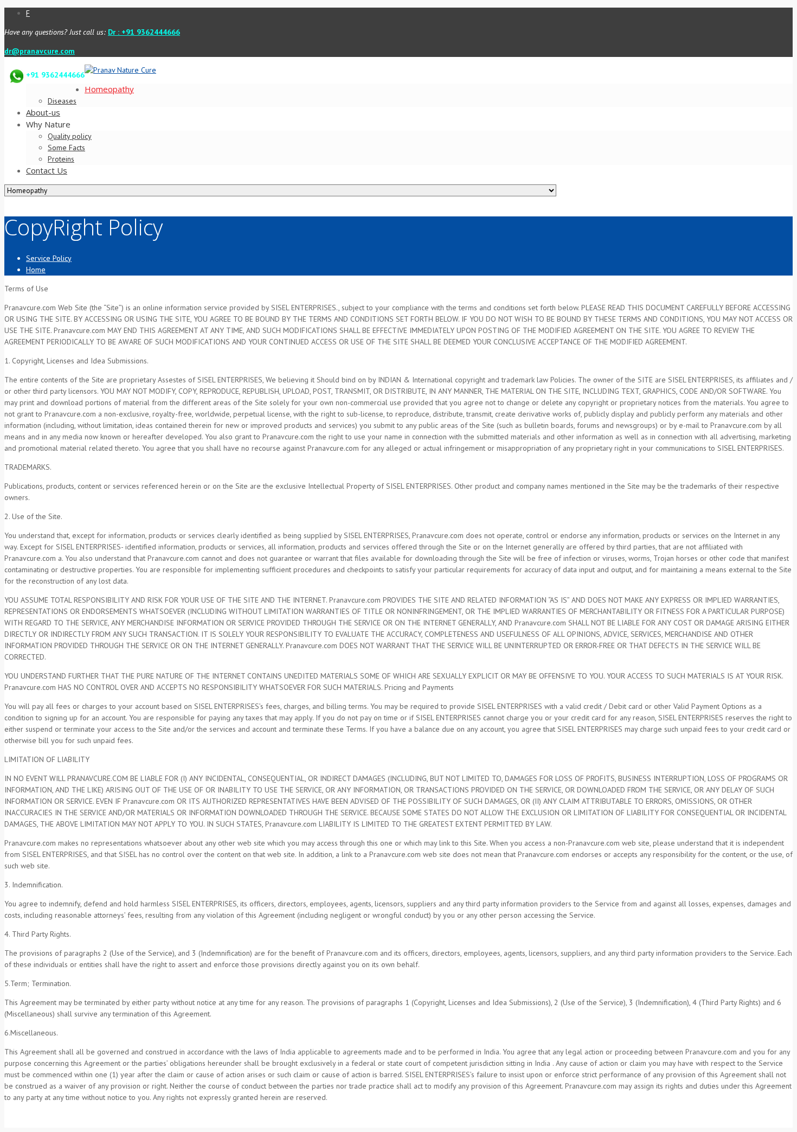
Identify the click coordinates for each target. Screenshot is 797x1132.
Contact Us (46, 170)
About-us (43, 112)
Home (36, 269)
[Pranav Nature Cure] (120, 70)
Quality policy (70, 136)
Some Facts (66, 147)
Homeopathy (109, 89)
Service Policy (49, 258)
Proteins (61, 159)
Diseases (62, 101)
